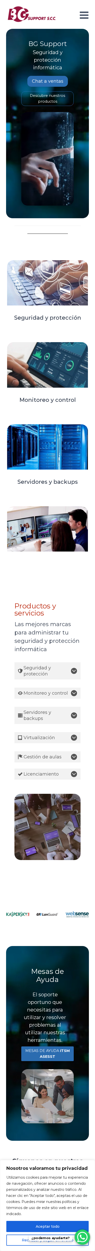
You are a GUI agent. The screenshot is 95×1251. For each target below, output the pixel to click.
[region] (47, 1205)
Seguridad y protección (47, 317)
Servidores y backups (47, 481)
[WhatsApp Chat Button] (82, 1237)
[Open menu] (83, 15)
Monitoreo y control (48, 400)
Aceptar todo (48, 1226)
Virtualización (47, 563)
